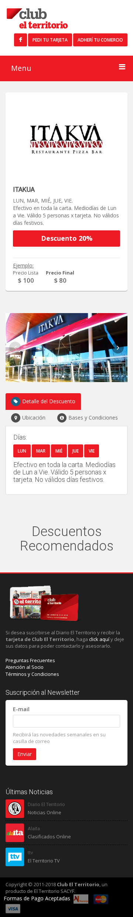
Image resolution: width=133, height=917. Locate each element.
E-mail (21, 709)
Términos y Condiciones (32, 674)
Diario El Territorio (46, 804)
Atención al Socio (25, 667)
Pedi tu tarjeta (50, 40)
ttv (30, 852)
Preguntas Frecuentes (30, 660)
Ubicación (33, 417)
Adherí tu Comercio (100, 40)
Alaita (34, 828)
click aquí (99, 639)
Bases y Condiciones (93, 417)
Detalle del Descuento (48, 401)
